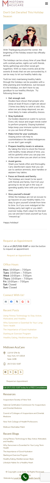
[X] (17, 301)
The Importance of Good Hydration (20, 329)
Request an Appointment (19, 255)
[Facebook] (11, 301)
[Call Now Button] (25, 477)
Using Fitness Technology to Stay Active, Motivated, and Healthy (22, 317)
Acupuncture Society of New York (17, 399)
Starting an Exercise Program (17, 333)
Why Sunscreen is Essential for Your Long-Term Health (23, 446)
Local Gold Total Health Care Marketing (30, 478)
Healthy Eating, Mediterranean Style (20, 337)
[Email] (5, 301)
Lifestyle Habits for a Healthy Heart (18, 462)
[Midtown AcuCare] (13, 3)
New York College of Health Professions (20, 421)
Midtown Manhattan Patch (14, 427)
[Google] (22, 301)
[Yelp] (28, 301)
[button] (46, 3)
